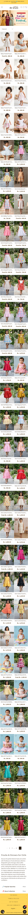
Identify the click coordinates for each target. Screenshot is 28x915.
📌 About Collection (14, 891)
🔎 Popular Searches (14, 887)
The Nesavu (13, 895)
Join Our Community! (14, 905)
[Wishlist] (24, 7)
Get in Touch (13, 902)
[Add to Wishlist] (2, 33)
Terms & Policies (13, 898)
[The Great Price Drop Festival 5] (14, 18)
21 (16, 848)
